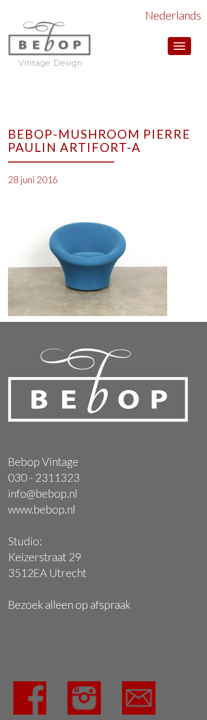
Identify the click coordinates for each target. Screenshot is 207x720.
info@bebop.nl (42, 493)
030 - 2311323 (44, 477)
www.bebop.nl (41, 509)
